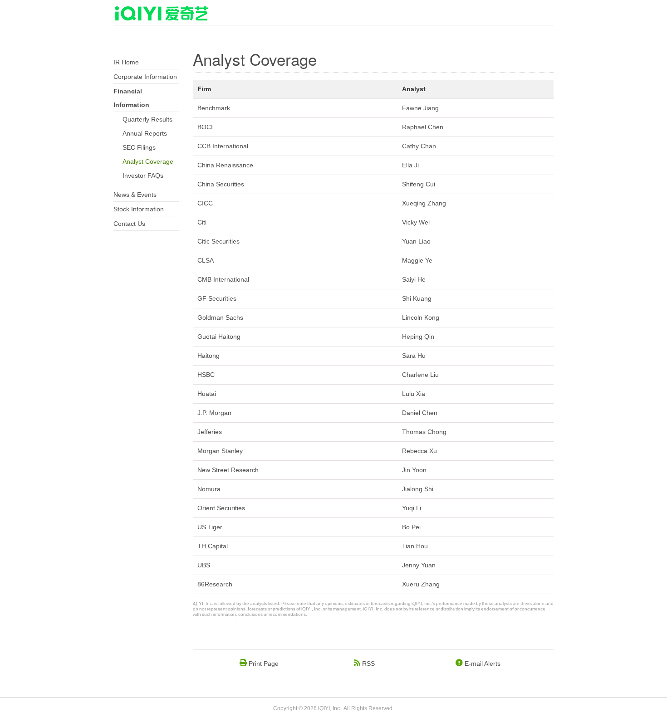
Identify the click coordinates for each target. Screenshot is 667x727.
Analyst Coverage (148, 161)
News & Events (135, 194)
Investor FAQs (143, 175)
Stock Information (138, 209)
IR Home (126, 62)
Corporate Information (145, 76)
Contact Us (129, 223)
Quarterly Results (147, 119)
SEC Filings (139, 147)
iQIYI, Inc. (329, 708)
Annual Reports (145, 133)
